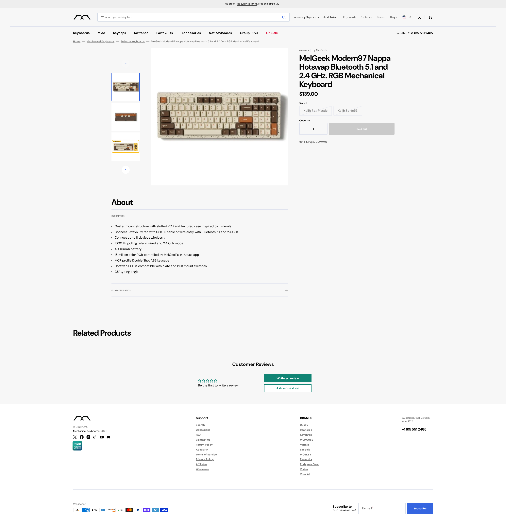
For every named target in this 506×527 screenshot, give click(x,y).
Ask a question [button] (287, 388)
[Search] (284, 17)
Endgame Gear (309, 464)
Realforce (306, 430)
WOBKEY (305, 454)
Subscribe (420, 508)
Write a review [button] (288, 378)
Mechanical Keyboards (100, 41)
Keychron (306, 434)
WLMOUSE (306, 439)
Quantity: (304, 120)
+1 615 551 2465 (422, 33)
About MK (202, 449)
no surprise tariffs (247, 3)
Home (76, 41)
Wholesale (202, 469)
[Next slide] (126, 170)
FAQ (198, 434)
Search (200, 425)
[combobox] (193, 17)
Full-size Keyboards (133, 41)
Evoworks (306, 459)
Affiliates (201, 464)
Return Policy (204, 444)
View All (305, 474)
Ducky (304, 425)
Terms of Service (206, 454)
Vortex (304, 469)
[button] (419, 17)
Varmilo (305, 444)
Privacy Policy (205, 459)
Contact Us (203, 439)
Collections (203, 430)
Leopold (305, 449)
